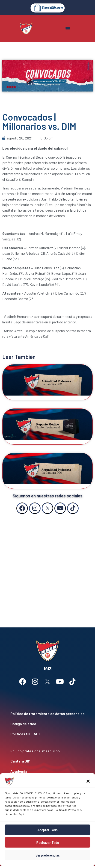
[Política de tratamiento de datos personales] (47, 714)
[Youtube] (60, 508)
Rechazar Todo (47, 842)
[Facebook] (22, 508)
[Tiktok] (73, 508)
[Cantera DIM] (47, 761)
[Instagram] (35, 508)
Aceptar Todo (47, 830)
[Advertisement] (47, 566)
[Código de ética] (47, 724)
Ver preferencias (48, 855)
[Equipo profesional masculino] (47, 751)
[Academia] (47, 771)
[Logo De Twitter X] (47, 508)
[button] (88, 781)
